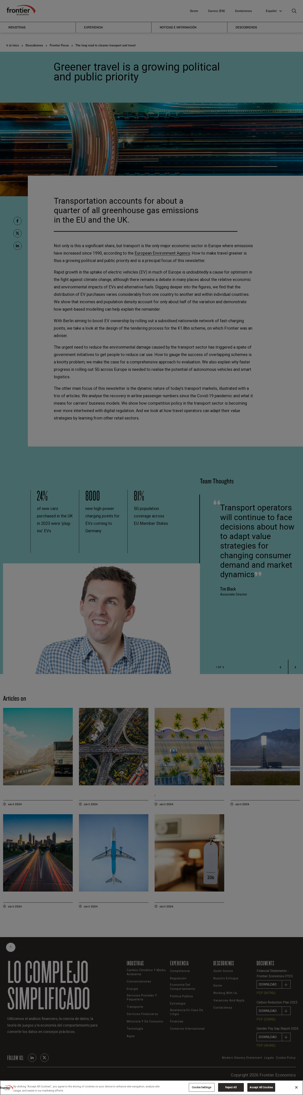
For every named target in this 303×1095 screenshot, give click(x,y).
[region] (151, 1087)
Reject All (231, 1087)
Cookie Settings (201, 1087)
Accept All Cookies (261, 1087)
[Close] (296, 1087)
